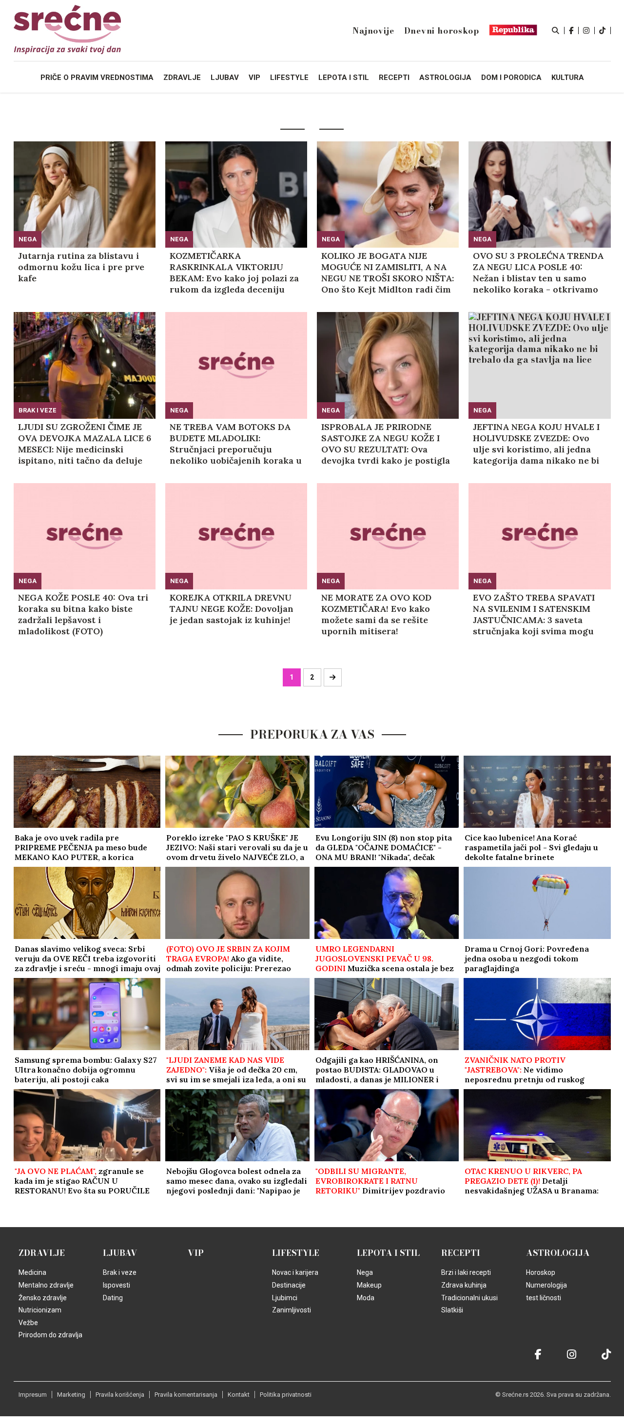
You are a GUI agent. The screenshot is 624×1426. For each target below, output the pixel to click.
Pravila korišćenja (120, 1394)
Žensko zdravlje (43, 1298)
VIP (196, 1253)
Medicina (32, 1272)
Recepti (460, 1253)
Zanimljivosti (291, 1310)
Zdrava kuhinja (464, 1285)
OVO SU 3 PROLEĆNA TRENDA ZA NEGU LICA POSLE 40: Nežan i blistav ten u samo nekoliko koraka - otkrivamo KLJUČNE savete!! (538, 272)
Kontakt (239, 1394)
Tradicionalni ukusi (469, 1298)
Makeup (369, 1285)
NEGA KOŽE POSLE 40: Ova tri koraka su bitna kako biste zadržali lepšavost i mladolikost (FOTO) (83, 614)
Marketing (71, 1394)
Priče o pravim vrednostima (97, 77)
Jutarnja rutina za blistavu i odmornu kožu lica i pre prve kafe (81, 267)
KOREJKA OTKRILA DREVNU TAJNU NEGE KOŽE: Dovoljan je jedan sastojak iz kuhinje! (231, 608)
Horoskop (540, 1272)
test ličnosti (543, 1298)
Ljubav (120, 1253)
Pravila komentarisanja (186, 1394)
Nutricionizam (40, 1310)
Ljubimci (284, 1298)
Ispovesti (116, 1285)
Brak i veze (38, 410)
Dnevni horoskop (441, 31)
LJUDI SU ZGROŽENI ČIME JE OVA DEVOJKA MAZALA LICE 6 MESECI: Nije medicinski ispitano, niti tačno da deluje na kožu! (84, 443)
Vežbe (28, 1323)
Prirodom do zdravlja (50, 1335)
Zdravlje (42, 1253)
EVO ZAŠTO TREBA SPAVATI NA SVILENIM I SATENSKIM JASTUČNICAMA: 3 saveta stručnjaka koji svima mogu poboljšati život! (534, 614)
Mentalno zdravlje (46, 1285)
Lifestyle (295, 1253)
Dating (113, 1298)
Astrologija (558, 1253)
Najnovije (373, 31)
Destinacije (289, 1285)
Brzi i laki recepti (466, 1272)
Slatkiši (452, 1310)
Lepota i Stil (388, 1253)
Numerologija (546, 1285)
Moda (365, 1298)
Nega (28, 239)
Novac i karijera (295, 1272)
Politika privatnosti (286, 1394)
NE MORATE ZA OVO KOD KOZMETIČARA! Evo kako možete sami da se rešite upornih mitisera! (376, 614)
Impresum (33, 1394)
